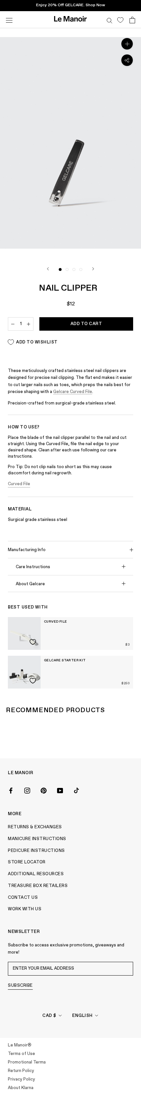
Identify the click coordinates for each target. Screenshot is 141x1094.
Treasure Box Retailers (38, 886)
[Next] (93, 268)
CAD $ (49, 1016)
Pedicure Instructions (36, 851)
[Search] (109, 19)
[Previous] (48, 268)
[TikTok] (76, 790)
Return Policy (21, 1071)
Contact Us (23, 898)
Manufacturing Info (27, 550)
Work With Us (24, 909)
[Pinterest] (44, 790)
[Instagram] (27, 790)
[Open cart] (132, 19)
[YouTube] (60, 790)
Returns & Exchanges (35, 827)
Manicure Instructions (37, 839)
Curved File (19, 484)
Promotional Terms (27, 1062)
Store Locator (27, 862)
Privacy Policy (21, 1079)
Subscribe (20, 985)
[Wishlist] (120, 20)
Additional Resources (36, 874)
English (82, 1016)
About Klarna (20, 1088)
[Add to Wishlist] (33, 642)
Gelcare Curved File (72, 392)
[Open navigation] (9, 19)
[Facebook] (11, 790)
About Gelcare (30, 584)
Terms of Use (21, 1054)
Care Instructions (33, 567)
